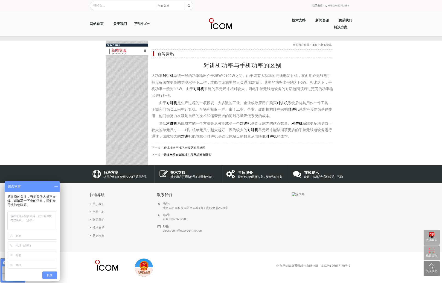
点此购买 (431, 240)
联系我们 (345, 20)
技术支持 (299, 20)
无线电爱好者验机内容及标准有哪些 (187, 154)
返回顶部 (431, 271)
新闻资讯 (322, 20)
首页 (315, 45)
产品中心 (141, 24)
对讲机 (168, 76)
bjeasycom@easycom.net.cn (182, 230)
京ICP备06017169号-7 (335, 266)
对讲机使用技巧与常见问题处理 (184, 148)
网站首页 (97, 24)
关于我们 (120, 24)
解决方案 (341, 27)
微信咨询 (431, 255)
